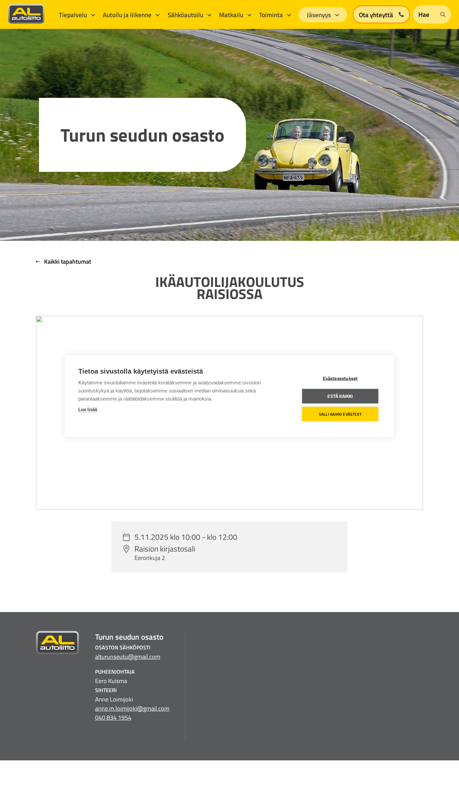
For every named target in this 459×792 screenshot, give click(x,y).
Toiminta (271, 15)
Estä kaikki (340, 395)
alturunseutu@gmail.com (127, 656)
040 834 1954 (113, 717)
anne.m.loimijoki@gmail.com (132, 708)
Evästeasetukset (340, 378)
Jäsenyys (319, 15)
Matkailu (232, 15)
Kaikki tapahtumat (67, 261)
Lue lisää (87, 409)
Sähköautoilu (186, 15)
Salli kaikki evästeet (340, 414)
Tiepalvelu (73, 15)
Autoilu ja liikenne (128, 15)
